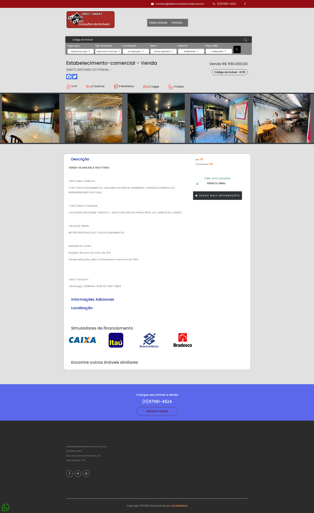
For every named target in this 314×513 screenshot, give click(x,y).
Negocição (74, 45)
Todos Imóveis (158, 22)
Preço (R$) (212, 45)
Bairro (153, 45)
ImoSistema (179, 505)
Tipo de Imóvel (103, 45)
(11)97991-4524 (226, 4)
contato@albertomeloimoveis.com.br (179, 4)
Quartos (182, 45)
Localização (129, 45)
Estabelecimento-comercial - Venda (111, 63)
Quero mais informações (219, 195)
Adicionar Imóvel (157, 411)
